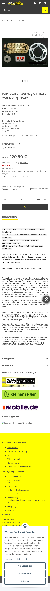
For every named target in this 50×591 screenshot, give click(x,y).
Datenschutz (22, 559)
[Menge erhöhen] (45, 199)
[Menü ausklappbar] (3, 1)
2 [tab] (25, 81)
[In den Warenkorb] (4, 28)
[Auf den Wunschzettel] (42, 35)
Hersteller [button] (7, 365)
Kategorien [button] (8, 358)
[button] (35, 3)
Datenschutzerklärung (17, 451)
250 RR (15, 111)
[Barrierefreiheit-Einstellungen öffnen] (46, 299)
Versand (24, 162)
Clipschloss (10, 147)
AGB (9, 455)
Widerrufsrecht (14, 459)
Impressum (9, 559)
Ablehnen (25, 581)
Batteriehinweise (15, 463)
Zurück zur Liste (10, 20)
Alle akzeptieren (25, 566)
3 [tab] (28, 81)
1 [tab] (22, 81)
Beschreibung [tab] (10, 217)
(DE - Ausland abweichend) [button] (13, 187)
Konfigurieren (25, 573)
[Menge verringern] (5, 199)
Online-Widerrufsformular (19, 467)
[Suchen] (45, 10)
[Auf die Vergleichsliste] (35, 35)
